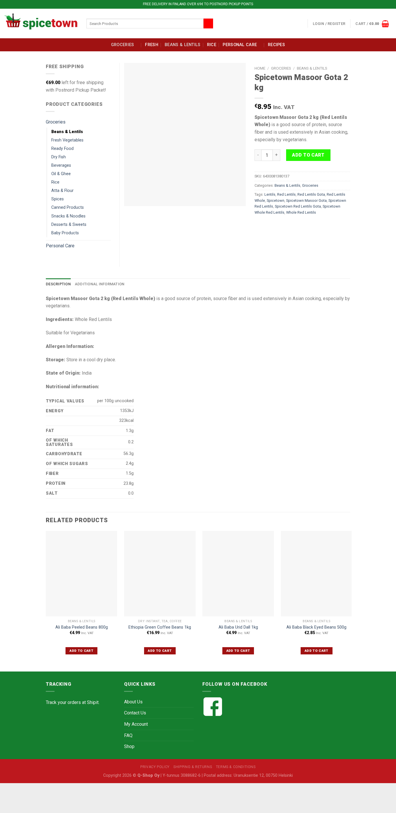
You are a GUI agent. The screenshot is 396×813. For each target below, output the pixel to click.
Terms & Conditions (236, 767)
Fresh (151, 44)
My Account (136, 724)
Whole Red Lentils (301, 212)
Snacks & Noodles (68, 216)
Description (58, 284)
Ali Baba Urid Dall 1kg (238, 627)
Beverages (61, 165)
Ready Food (62, 148)
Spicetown (275, 200)
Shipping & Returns (192, 767)
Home (260, 68)
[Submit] (208, 23)
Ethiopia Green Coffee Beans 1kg (159, 627)
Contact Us (135, 713)
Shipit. (93, 702)
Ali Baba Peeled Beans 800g (81, 627)
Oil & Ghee (61, 173)
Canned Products (67, 207)
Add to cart (308, 155)
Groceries (122, 44)
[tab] (58, 284)
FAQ (128, 735)
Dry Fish (58, 157)
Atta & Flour (62, 190)
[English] (288, 22)
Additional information (100, 284)
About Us (133, 702)
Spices (57, 199)
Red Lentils (286, 194)
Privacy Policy (155, 767)
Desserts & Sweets (68, 224)
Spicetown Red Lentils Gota (298, 206)
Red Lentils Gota (311, 194)
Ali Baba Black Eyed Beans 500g (316, 627)
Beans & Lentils (182, 44)
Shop (129, 746)
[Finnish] (295, 22)
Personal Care (240, 44)
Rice (211, 44)
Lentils (269, 194)
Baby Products (65, 233)
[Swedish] (302, 22)
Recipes (276, 44)
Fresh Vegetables (67, 140)
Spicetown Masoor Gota (306, 200)
